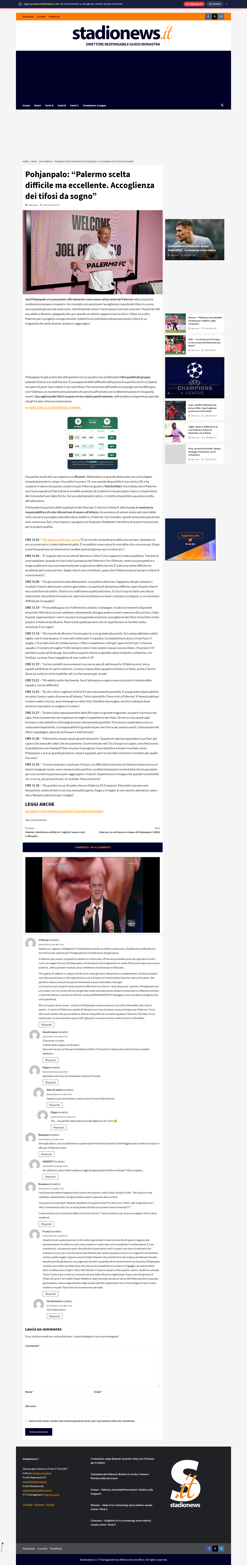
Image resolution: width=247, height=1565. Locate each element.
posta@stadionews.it (35, 1481)
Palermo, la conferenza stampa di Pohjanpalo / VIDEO (129, 830)
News (37, 105)
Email (98, 1391)
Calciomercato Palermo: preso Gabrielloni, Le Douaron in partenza (192, 248)
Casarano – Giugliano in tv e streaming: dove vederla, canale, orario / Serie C (121, 1522)
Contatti (41, 16)
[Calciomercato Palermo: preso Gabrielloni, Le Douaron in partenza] (194, 239)
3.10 (84, 437)
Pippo (46, 1067)
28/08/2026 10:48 (210, 328)
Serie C (74, 105)
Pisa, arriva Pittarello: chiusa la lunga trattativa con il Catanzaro (204, 451)
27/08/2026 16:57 (210, 459)
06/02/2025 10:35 (51, 205)
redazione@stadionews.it (37, 1490)
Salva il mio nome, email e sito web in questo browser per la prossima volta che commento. (82, 1420)
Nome (29, 1391)
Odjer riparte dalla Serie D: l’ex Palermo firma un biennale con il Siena (203, 429)
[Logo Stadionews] (186, 1483)
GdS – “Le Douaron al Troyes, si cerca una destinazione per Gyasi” (204, 342)
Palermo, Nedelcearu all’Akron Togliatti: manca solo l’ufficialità (55, 832)
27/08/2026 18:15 (210, 437)
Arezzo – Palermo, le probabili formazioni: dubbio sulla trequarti (205, 320)
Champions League (94, 105)
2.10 (91, 437)
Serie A (49, 105)
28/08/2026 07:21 (210, 350)
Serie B (62, 105)
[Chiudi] (226, 4)
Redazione (28, 16)
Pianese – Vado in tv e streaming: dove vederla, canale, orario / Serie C (122, 1507)
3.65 (77, 437)
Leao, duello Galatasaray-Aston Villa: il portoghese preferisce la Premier (202, 407)
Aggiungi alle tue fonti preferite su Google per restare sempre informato (73, 4)
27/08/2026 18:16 (210, 416)
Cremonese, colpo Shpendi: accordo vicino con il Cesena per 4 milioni (122, 1460)
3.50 (77, 446)
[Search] (222, 105)
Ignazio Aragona (41, 1473)
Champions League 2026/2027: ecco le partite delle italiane (193, 386)
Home (26, 105)
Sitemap (39, 1504)
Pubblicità (54, 16)
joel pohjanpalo (39, 819)
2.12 (91, 446)
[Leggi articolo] (175, 323)
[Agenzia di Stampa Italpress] (190, 539)
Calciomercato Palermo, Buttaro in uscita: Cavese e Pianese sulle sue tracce (120, 1476)
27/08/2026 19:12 (190, 393)
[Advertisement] (123, 75)
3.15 (84, 446)
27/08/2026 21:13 (190, 255)
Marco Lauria (51, 1494)
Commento (32, 1345)
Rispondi (46, 1024)
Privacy (50, 1504)
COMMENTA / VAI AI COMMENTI (93, 847)
